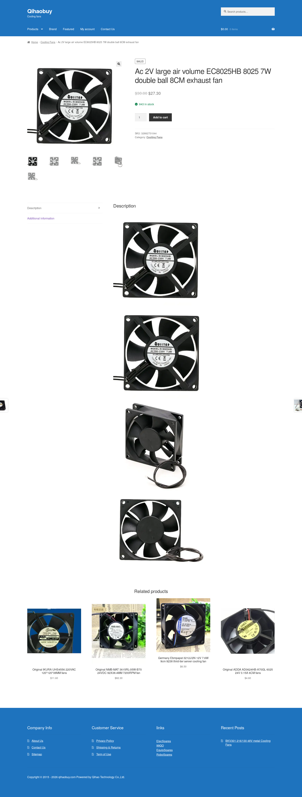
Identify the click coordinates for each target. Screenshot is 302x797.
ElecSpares (163, 741)
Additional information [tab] (40, 218)
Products (32, 29)
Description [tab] (34, 208)
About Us (37, 741)
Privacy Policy (105, 741)
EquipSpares (164, 750)
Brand (53, 29)
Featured (68, 29)
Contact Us (108, 29)
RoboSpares (164, 755)
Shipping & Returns (108, 747)
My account (87, 29)
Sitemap (37, 754)
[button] (119, 64)
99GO (160, 745)
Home (34, 42)
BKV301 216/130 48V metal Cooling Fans (248, 743)
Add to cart (160, 117)
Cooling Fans (48, 42)
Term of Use (103, 754)
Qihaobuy (39, 11)
